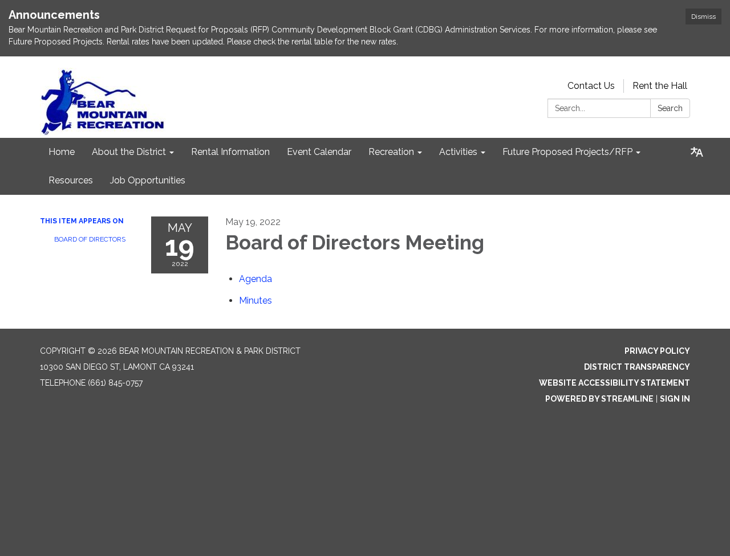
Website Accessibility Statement (614, 382)
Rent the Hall (659, 85)
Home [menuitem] (61, 151)
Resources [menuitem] (70, 180)
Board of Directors (89, 239)
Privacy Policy (657, 350)
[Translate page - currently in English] (697, 152)
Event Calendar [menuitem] (319, 151)
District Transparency (637, 366)
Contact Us (591, 85)
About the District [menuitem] (129, 151)
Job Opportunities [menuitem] (147, 180)
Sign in (675, 398)
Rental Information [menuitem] (230, 151)
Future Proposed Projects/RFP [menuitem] (567, 151)
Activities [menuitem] (458, 151)
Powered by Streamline (599, 398)
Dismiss (703, 17)
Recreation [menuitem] (391, 151)
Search (670, 108)
